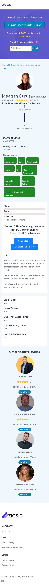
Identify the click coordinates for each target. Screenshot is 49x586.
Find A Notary (7, 542)
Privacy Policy (7, 565)
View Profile (25, 392)
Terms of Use (7, 560)
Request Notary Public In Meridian (24, 25)
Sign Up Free (23, 240)
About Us (5, 531)
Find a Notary (8, 65)
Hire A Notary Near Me (11, 547)
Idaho (20, 65)
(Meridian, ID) (39, 96)
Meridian (28, 65)
